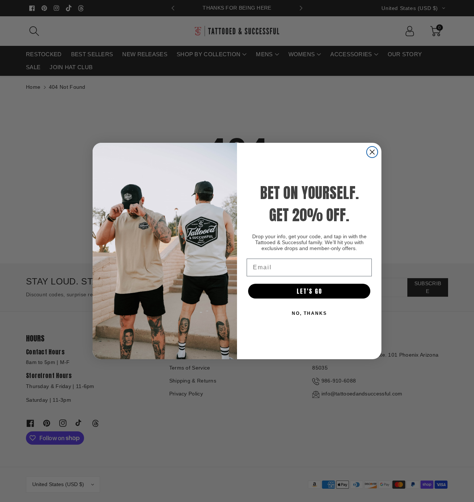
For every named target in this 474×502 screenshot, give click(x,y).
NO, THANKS (309, 313)
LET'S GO (309, 291)
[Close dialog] (372, 152)
